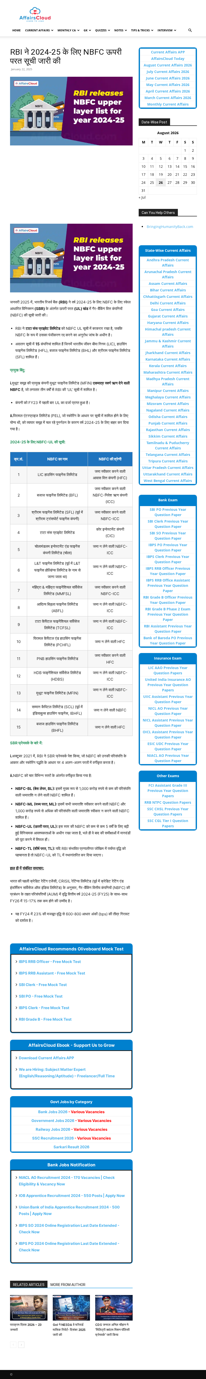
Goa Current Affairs (168, 309)
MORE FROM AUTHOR (67, 1285)
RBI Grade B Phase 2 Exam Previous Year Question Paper (167, 614)
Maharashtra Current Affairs (167, 372)
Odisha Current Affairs (167, 416)
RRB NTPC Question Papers (167, 802)
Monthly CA (67, 30)
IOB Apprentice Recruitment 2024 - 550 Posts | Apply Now (72, 1195)
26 (161, 182)
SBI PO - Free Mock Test (41, 996)
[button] (190, 30)
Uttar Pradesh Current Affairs (167, 467)
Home (16, 30)
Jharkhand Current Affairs (167, 352)
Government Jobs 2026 (71, 1120)
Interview (165, 30)
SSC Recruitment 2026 (71, 1138)
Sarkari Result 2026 (71, 1147)
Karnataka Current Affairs (167, 359)
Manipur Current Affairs (168, 390)
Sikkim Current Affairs (167, 436)
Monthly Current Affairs (168, 104)
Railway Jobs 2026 (71, 1129)
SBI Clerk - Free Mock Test (43, 984)
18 (152, 174)
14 (177, 166)
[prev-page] (13, 1345)
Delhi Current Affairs (168, 303)
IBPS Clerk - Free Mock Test (44, 1007)
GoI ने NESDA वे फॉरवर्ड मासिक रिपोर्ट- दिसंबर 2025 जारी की (69, 1330)
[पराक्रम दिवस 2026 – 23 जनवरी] (28, 1308)
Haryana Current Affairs (168, 322)
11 (152, 166)
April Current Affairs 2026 (168, 91)
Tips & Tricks (140, 30)
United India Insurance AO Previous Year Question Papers (168, 684)
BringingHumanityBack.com (170, 226)
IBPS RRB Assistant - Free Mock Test (52, 973)
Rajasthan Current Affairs (168, 429)
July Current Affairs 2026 (168, 71)
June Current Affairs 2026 (168, 78)
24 (143, 182)
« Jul (142, 197)
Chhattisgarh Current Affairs (167, 296)
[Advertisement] (71, 187)
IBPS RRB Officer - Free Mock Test (50, 961)
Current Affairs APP (168, 52)
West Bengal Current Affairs (168, 480)
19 (161, 174)
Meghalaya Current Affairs (168, 397)
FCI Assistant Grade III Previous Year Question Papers (167, 790)
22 (185, 174)
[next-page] (21, 1345)
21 (177, 174)
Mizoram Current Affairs (168, 403)
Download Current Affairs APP (46, 1058)
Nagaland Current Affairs (167, 410)
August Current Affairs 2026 (168, 65)
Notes (118, 30)
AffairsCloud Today (167, 58)
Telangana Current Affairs (168, 454)
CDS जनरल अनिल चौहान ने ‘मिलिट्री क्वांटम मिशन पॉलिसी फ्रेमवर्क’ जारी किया (112, 1330)
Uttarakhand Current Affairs (167, 474)
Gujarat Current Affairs (168, 316)
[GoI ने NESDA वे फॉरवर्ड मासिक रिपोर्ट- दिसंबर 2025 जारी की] (71, 1308)
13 (170, 166)
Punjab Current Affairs (167, 423)
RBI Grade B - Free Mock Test (45, 1019)
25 (152, 182)
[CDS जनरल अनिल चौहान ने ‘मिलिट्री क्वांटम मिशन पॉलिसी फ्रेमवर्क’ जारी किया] (114, 1308)
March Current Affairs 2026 (167, 97)
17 (143, 174)
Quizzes (101, 30)
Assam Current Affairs (168, 283)
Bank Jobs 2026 (71, 1111)
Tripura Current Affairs (168, 461)
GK (85, 30)
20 (170, 174)
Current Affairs (37, 30)
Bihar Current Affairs (168, 290)
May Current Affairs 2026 (167, 84)
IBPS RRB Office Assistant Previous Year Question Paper (168, 585)
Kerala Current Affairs (168, 365)
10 (143, 166)
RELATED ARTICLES (28, 1285)
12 (161, 166)
